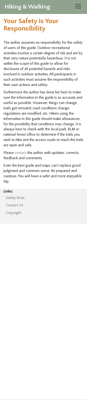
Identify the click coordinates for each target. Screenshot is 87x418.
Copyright (13, 213)
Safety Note (15, 198)
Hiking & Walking (27, 6)
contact (20, 153)
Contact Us (14, 205)
